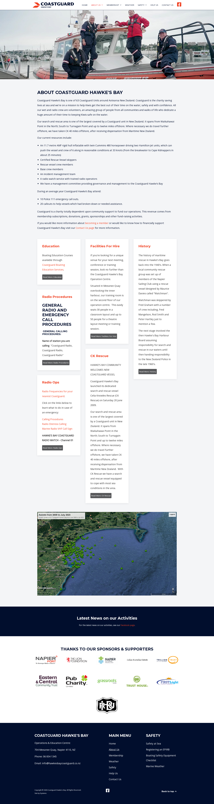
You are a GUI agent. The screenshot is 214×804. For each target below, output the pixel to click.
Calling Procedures (52, 419)
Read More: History (147, 371)
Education (50, 246)
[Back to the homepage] (53, 5)
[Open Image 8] (107, 681)
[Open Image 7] (77, 681)
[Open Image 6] (46, 681)
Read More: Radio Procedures (56, 362)
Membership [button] (113, 5)
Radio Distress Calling (54, 424)
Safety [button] (141, 5)
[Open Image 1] (46, 660)
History (144, 246)
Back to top (168, 791)
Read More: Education (52, 277)
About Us (114, 749)
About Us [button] (96, 5)
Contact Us (167, 5)
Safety (112, 767)
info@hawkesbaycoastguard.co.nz (61, 763)
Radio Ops (50, 382)
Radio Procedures (57, 297)
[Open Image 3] (107, 660)
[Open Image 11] (107, 705)
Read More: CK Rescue (101, 495)
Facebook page (128, 625)
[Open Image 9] (137, 681)
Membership (116, 755)
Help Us (154, 5)
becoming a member (96, 223)
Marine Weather (155, 766)
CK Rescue (99, 356)
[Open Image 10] (167, 681)
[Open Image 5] (167, 660)
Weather (129, 5)
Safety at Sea (153, 743)
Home (85, 5)
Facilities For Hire (105, 246)
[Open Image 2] (77, 660)
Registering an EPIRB (158, 749)
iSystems (43, 793)
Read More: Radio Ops (52, 448)
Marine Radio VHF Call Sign (57, 428)
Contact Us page (85, 228)
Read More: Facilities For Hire (103, 336)
